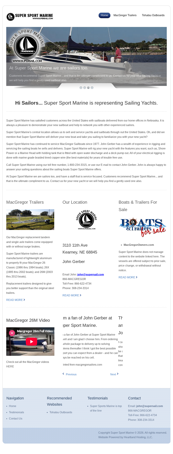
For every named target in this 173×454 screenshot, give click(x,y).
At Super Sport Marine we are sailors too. (48, 67)
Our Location (75, 202)
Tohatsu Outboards (153, 15)
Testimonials (16, 412)
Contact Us (15, 418)
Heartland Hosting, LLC (138, 437)
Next (113, 374)
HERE (10, 366)
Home (104, 15)
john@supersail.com (90, 274)
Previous (68, 374)
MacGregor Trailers (125, 15)
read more (14, 300)
